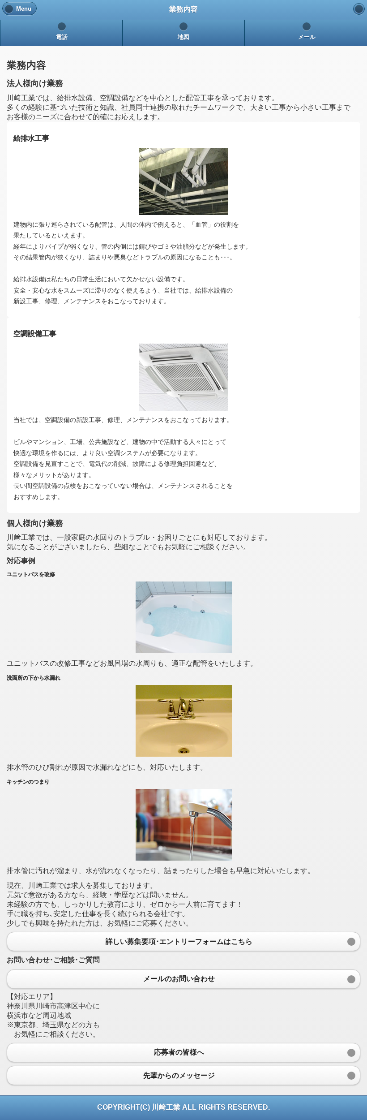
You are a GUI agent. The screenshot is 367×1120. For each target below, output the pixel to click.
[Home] (359, 9)
